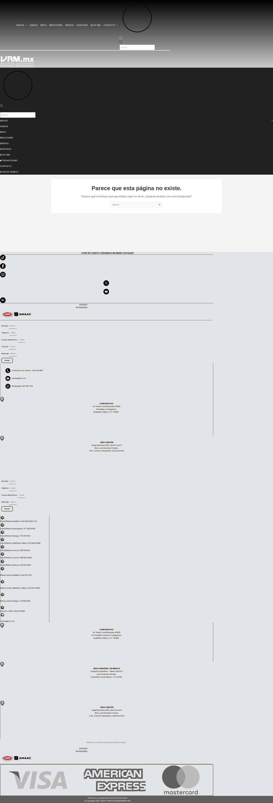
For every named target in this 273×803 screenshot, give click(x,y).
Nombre (5, 326)
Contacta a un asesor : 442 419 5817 (26, 370)
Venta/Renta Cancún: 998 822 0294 (16, 557)
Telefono (5, 333)
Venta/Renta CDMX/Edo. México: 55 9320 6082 (20, 543)
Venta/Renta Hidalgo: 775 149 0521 (15, 536)
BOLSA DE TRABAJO (9, 171)
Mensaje (5, 353)
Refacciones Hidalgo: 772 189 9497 (15, 601)
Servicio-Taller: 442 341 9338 (12, 611)
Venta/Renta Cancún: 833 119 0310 (15, 550)
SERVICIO (69, 25)
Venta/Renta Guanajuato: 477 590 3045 (17, 528)
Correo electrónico (9, 340)
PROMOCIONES (10, 160)
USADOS (34, 25)
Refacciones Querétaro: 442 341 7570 (16, 575)
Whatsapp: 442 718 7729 (21, 386)
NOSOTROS (82, 25)
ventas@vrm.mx (19, 378)
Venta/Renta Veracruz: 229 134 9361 (15, 565)
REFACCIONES (55, 25)
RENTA (43, 25)
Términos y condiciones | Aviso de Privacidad (107, 798)
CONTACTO (109, 25)
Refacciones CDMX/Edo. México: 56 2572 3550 (20, 588)
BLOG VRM (96, 25)
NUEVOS (20, 25)
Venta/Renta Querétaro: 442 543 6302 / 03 (18, 521)
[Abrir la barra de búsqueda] (120, 38)
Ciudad (5, 346)
